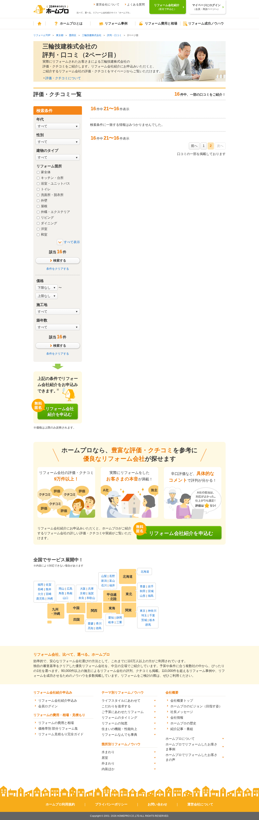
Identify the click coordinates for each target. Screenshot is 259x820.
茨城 (144, 620)
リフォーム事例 (116, 23)
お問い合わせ (157, 804)
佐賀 (48, 584)
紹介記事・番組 (181, 729)
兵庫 (91, 588)
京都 (83, 593)
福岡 (40, 584)
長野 (112, 576)
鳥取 (61, 593)
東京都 (59, 35)
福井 (112, 585)
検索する (59, 260)
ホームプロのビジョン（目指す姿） (196, 706)
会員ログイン (48, 706)
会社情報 (176, 717)
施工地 (41, 305)
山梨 (104, 576)
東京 (142, 610)
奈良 (81, 598)
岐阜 (111, 622)
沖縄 (50, 598)
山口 (65, 598)
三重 (119, 622)
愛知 (111, 617)
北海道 (145, 571)
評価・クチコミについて (63, 78)
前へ (194, 146)
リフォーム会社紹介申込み (57, 700)
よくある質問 (136, 4)
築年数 (41, 320)
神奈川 (152, 610)
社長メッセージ (181, 712)
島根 (69, 593)
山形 (142, 595)
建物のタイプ (47, 151)
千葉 (152, 615)
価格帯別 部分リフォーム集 (58, 728)
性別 (40, 135)
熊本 (48, 589)
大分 (40, 593)
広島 (69, 588)
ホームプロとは (71, 23)
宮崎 (48, 593)
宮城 (151, 591)
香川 (99, 623)
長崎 (40, 589)
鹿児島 (40, 598)
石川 (104, 585)
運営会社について (107, 4)
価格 (40, 281)
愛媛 (90, 623)
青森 (142, 586)
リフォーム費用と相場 (161, 23)
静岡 (119, 617)
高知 (90, 628)
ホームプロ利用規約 (60, 804)
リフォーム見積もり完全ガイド (61, 734)
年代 (40, 119)
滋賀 (91, 593)
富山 (112, 580)
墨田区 (72, 35)
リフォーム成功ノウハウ (206, 23)
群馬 (148, 624)
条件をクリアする (57, 268)
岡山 (61, 588)
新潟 (104, 580)
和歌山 (91, 598)
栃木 (152, 620)
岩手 (151, 586)
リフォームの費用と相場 (56, 723)
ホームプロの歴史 (183, 723)
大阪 (83, 588)
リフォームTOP (41, 35)
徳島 (99, 628)
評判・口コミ (114, 35)
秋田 (142, 591)
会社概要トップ (181, 700)
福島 (151, 595)
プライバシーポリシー (111, 804)
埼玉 (144, 615)
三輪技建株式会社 (91, 35)
